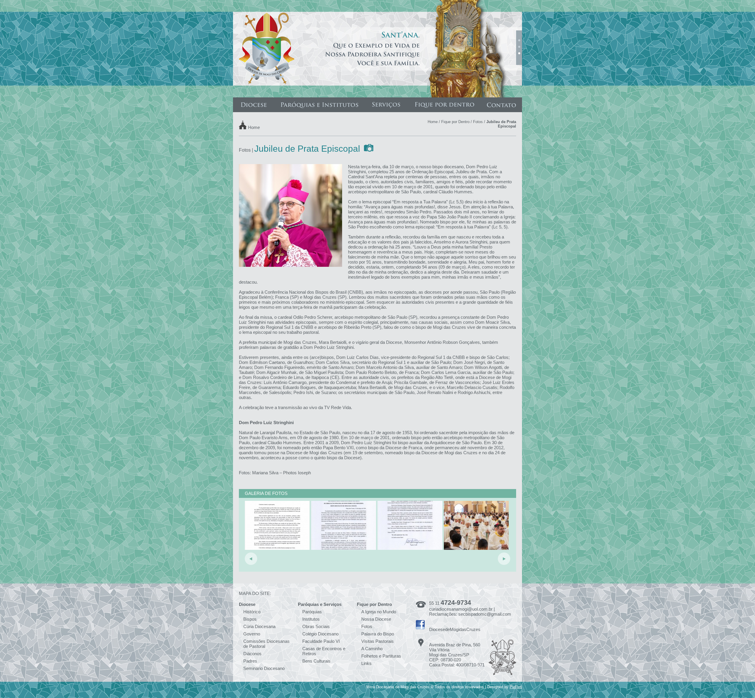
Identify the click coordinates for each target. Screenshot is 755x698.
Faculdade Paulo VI (321, 641)
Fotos (478, 122)
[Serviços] (386, 104)
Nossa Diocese (376, 619)
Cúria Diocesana (259, 626)
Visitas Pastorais (377, 641)
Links (366, 663)
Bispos (250, 619)
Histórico (251, 611)
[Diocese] (253, 104)
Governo (251, 633)
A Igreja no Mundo (378, 611)
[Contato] (501, 104)
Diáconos (252, 653)
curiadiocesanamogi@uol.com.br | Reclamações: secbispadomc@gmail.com (470, 612)
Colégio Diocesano (320, 633)
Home (254, 127)
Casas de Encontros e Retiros (323, 651)
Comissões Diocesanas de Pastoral (266, 644)
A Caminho (372, 648)
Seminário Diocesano (264, 668)
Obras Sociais (316, 626)
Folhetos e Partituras (381, 655)
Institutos (311, 619)
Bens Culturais (316, 660)
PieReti (516, 687)
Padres (250, 660)
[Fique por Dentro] (444, 104)
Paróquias (312, 611)
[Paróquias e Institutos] (319, 104)
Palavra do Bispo (377, 633)
